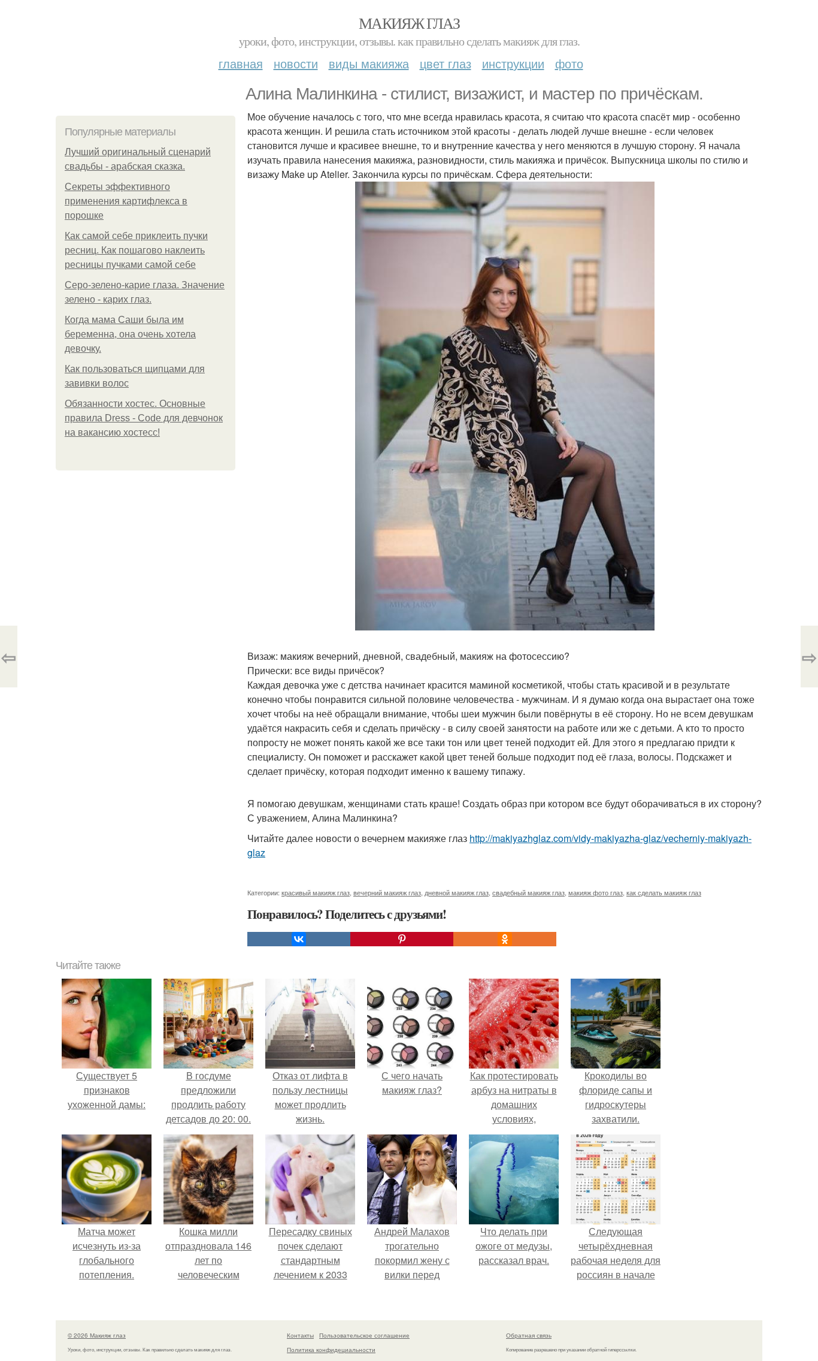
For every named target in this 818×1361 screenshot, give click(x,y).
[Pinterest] (401, 939)
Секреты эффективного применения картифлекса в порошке (126, 201)
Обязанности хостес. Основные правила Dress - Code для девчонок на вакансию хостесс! (144, 418)
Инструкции (513, 63)
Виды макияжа (369, 63)
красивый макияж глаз (315, 892)
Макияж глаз (409, 23)
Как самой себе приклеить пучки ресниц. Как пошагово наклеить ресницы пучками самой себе (136, 250)
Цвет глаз (445, 63)
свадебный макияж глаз (528, 892)
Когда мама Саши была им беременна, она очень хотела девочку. (130, 334)
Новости (296, 63)
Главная (241, 63)
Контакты (300, 1335)
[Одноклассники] (504, 939)
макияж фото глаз (595, 892)
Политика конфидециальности (331, 1349)
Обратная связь (529, 1335)
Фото (569, 63)
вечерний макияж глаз (387, 892)
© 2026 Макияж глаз (97, 1335)
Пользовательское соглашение (364, 1335)
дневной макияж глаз (457, 892)
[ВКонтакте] (298, 939)
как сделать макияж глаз (663, 892)
